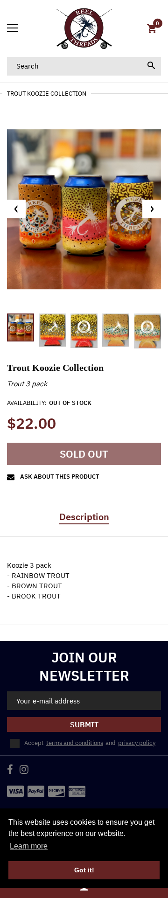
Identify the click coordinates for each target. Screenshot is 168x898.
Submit (84, 724)
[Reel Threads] (84, 28)
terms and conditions (74, 743)
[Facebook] (10, 770)
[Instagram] (24, 770)
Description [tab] (84, 516)
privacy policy (136, 743)
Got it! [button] (84, 870)
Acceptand (89, 743)
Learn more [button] (29, 846)
